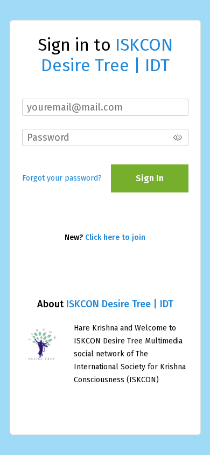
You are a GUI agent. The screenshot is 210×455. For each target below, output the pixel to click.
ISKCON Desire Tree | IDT (119, 304)
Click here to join (115, 237)
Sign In (150, 178)
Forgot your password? (62, 178)
